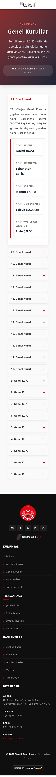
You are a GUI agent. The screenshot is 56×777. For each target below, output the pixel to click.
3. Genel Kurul (20, 450)
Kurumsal (30, 68)
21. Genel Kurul (21, 99)
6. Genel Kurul (20, 415)
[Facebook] (20, 528)
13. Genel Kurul (21, 334)
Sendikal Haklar (14, 662)
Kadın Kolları (13, 579)
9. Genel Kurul (20, 380)
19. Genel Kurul (21, 264)
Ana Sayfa (17, 68)
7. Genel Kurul (20, 404)
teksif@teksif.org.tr (13, 738)
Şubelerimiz (12, 605)
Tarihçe (10, 556)
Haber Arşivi (12, 677)
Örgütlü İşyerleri (15, 620)
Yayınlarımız (12, 654)
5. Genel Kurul (20, 427)
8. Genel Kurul (20, 392)
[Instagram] (36, 528)
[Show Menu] (4, 4)
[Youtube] (43, 528)
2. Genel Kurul (20, 462)
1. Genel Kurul (20, 474)
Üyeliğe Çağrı (13, 646)
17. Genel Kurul (21, 287)
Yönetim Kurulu (14, 564)
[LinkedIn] (12, 528)
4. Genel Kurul (20, 439)
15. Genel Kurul (21, 310)
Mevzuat (10, 669)
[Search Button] (51, 4)
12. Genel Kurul (21, 345)
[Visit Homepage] (28, 4)
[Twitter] (28, 528)
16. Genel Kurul (21, 298)
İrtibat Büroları (14, 613)
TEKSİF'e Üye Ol (30, 537)
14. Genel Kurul (21, 322)
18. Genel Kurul (21, 275)
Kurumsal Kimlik (15, 587)
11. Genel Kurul (21, 357)
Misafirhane (12, 628)
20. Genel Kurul (21, 252)
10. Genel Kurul (21, 369)
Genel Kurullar (14, 571)
